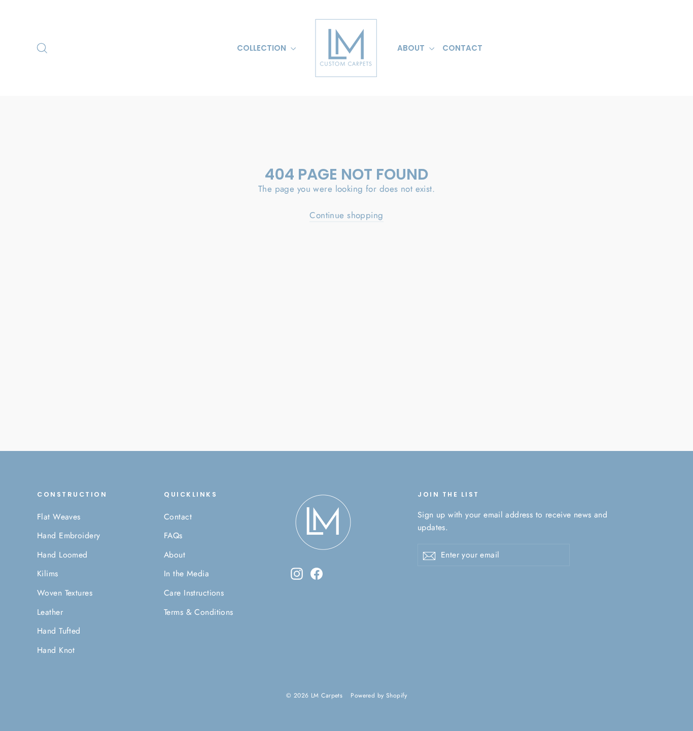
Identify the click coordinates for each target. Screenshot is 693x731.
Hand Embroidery (68, 535)
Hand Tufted (59, 631)
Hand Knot (56, 650)
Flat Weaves (59, 517)
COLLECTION (262, 48)
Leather (50, 612)
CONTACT (462, 48)
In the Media (186, 573)
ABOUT (412, 48)
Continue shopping (346, 215)
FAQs (173, 535)
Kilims (47, 573)
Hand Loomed (62, 555)
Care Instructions (194, 593)
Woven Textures (64, 593)
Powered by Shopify (379, 695)
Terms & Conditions (198, 612)
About (174, 555)
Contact (178, 517)
